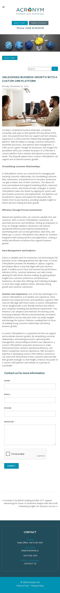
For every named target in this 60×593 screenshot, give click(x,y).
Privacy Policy (37, 585)
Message (9, 422)
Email (8, 394)
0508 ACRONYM (28, 550)
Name (7, 381)
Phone (7, 408)
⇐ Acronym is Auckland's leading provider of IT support (27, 500)
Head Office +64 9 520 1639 (30, 542)
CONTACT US (30, 563)
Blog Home (9, 58)
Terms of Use (22, 585)
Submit (11, 465)
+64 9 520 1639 (30, 555)
